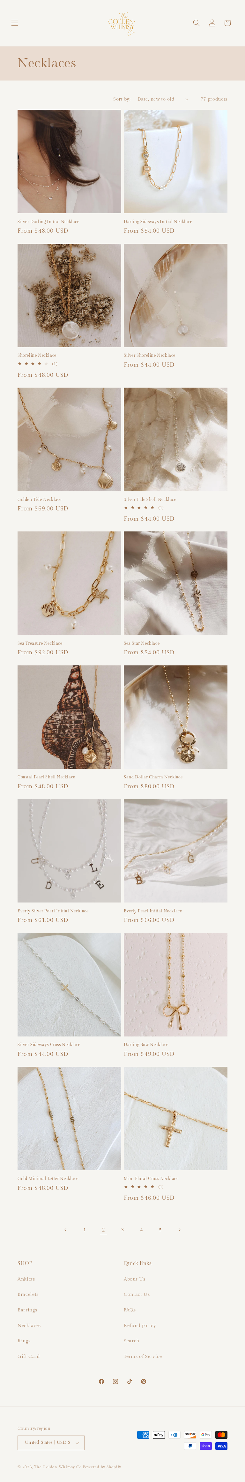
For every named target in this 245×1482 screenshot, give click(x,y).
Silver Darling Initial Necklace (48, 221)
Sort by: (121, 99)
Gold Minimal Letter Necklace (48, 1178)
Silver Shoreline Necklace (149, 355)
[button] (14, 23)
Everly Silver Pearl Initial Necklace (53, 911)
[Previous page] (65, 1230)
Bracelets (28, 1294)
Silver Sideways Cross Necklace (49, 1044)
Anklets (26, 1279)
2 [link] (103, 1229)
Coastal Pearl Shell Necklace (46, 777)
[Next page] (179, 1230)
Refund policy (140, 1325)
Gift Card (29, 1356)
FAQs (130, 1310)
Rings (24, 1341)
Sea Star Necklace (142, 643)
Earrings (27, 1310)
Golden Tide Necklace (40, 499)
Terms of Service (143, 1356)
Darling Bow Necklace (146, 1044)
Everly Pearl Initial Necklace (153, 911)
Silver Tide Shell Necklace (150, 499)
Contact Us (137, 1294)
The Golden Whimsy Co (57, 1467)
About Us (134, 1279)
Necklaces (29, 1325)
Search (131, 1341)
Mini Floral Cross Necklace (151, 1178)
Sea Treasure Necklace (40, 643)
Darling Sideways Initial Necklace (158, 221)
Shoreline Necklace (37, 355)
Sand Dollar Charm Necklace (153, 777)
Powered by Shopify (102, 1467)
